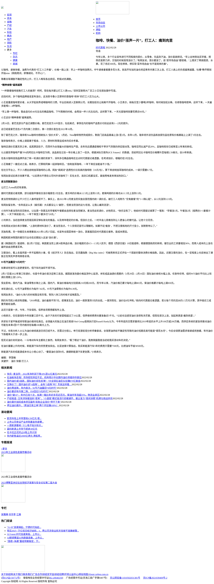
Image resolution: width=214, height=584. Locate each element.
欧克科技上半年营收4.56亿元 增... (24, 418)
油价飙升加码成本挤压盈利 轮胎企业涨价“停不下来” (34, 402)
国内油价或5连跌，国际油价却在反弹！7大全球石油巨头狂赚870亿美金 (43, 381)
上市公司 (100, 26)
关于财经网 (7, 574)
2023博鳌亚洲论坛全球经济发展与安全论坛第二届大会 (29, 482)
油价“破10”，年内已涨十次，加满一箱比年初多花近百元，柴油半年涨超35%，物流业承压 (53, 395)
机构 (98, 33)
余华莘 (12, 514)
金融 (9, 22)
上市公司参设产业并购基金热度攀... (25, 422)
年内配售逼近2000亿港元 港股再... (24, 436)
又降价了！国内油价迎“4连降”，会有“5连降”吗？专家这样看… (39, 384)
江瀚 (18, 514)
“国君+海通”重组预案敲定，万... (23, 541)
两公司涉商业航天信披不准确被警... (60, 531)
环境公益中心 (71, 574)
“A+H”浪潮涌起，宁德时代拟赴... (24, 527)
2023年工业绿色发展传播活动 (16, 452)
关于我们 (18, 574)
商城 (15, 64)
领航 (9, 43)
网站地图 (83, 574)
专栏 (15, 53)
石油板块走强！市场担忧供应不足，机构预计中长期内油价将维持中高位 (44, 377)
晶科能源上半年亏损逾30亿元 (22, 429)
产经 (9, 25)
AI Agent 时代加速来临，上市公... (24, 534)
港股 (98, 29)
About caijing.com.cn (98, 574)
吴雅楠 (4, 514)
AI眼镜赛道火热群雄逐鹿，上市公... (25, 537)
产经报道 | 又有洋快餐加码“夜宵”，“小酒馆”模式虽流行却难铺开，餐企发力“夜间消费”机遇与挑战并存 (60, 398)
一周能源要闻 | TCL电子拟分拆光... (25, 425)
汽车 (9, 29)
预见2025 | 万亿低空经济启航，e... (24, 531)
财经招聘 (59, 574)
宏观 (9, 15)
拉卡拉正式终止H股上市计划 (22, 432)
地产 (9, 39)
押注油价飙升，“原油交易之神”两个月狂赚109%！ (33, 405)
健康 (15, 60)
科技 (9, 32)
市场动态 (100, 22)
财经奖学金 (48, 574)
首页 (98, 19)
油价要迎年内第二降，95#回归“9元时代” (28, 391)
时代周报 (100, 47)
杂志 (15, 57)
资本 (9, 18)
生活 (9, 46)
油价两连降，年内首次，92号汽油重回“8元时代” (32, 388)
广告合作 (37, 574)
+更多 (4, 448)
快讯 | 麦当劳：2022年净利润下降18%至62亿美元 (32, 374)
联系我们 (27, 574)
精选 (9, 36)
